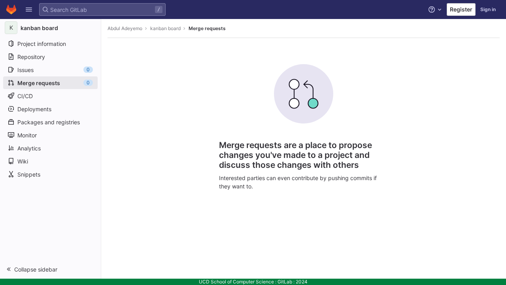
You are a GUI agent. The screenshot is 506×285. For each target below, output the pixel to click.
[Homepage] (11, 9)
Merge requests (207, 28)
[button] (29, 9)
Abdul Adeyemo (125, 28)
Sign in (488, 9)
